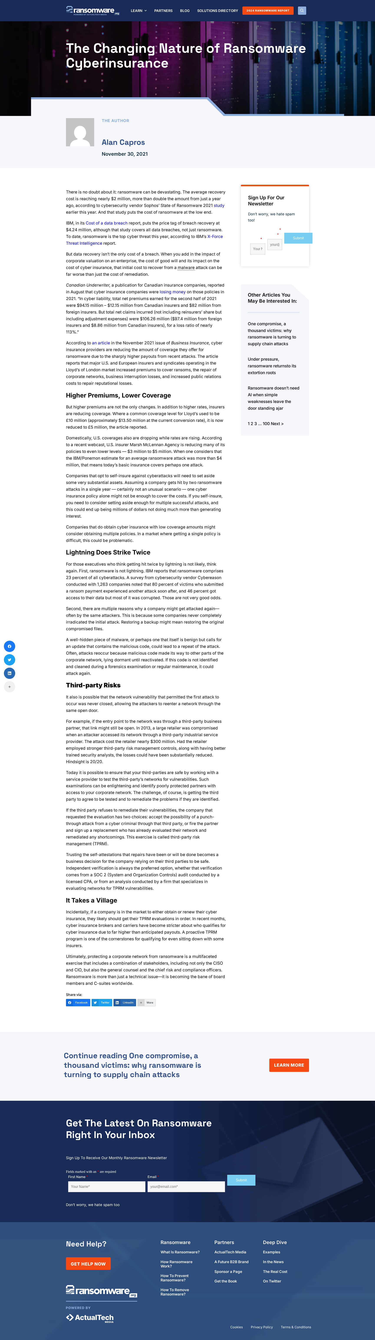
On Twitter (272, 1281)
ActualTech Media (230, 1252)
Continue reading (132, 1065)
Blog (185, 10)
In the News (273, 1262)
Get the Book (225, 1281)
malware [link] (186, 267)
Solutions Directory (217, 10)
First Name (256, 237)
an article (101, 342)
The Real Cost (275, 1272)
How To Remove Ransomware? (175, 1292)
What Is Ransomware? (180, 1252)
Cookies (236, 1327)
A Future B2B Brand (231, 1262)
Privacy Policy (262, 1327)
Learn (136, 10)
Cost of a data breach (107, 223)
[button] (302, 11)
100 (266, 423)
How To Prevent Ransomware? (175, 1278)
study (219, 205)
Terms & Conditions (296, 1327)
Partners (163, 10)
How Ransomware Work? (176, 1264)
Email (273, 235)
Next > (277, 423)
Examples (271, 1252)
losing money (173, 291)
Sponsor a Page (228, 1272)
